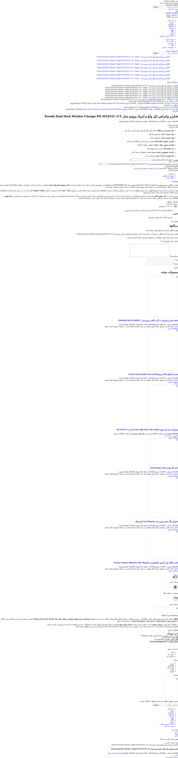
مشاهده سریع (173, 328)
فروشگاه (170, 99)
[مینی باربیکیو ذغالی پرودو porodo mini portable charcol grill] (162, 370)
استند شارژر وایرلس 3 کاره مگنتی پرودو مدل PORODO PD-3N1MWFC (148, 320)
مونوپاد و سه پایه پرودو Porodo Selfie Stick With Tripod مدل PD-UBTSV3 (147, 429)
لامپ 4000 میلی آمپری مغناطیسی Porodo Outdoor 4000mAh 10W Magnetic (146, 563)
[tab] (171, 174)
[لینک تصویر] (171, 698)
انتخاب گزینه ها (113, 753)
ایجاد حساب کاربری (171, 743)
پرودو (146, 168)
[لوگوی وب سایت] (175, 5)
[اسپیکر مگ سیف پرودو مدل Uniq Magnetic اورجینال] (162, 517)
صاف (170, 162)
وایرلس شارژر (138, 168)
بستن (176, 732)
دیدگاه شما (173, 256)
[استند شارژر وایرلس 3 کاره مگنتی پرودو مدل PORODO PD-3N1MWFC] (162, 316)
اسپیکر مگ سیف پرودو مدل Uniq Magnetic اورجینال (156, 521)
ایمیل (175, 264)
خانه (176, 99)
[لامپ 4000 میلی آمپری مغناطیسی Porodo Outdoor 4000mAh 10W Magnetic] (163, 559)
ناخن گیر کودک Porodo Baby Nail (164, 468)
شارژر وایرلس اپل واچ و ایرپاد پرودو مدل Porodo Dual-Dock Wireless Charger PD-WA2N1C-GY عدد (142, 164)
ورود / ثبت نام (169, 726)
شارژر (156, 168)
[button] (171, 436)
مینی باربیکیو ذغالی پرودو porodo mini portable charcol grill (153, 374)
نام (176, 260)
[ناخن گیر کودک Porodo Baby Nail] (163, 464)
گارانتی (175, 161)
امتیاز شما (174, 241)
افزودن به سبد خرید (171, 166)
